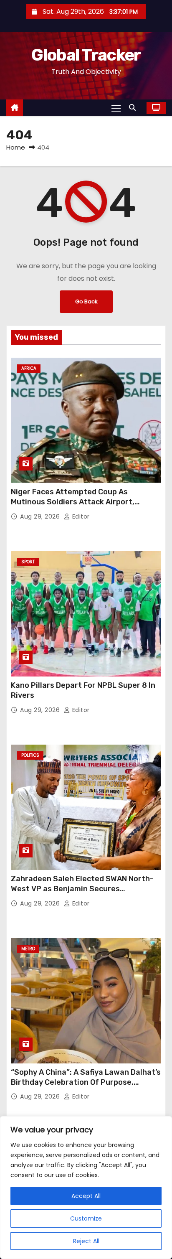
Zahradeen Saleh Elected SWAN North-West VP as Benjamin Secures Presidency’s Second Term (82, 888)
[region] (86, 1187)
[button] (134, 108)
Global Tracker (85, 55)
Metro (28, 949)
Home (15, 147)
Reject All (86, 1241)
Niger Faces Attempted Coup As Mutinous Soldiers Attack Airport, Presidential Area (72, 501)
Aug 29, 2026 (41, 516)
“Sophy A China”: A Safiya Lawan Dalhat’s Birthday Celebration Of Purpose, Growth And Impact (86, 1082)
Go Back (86, 301)
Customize (86, 1218)
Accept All (86, 1196)
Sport (28, 562)
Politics (30, 755)
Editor (80, 516)
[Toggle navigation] (116, 108)
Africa (28, 368)
